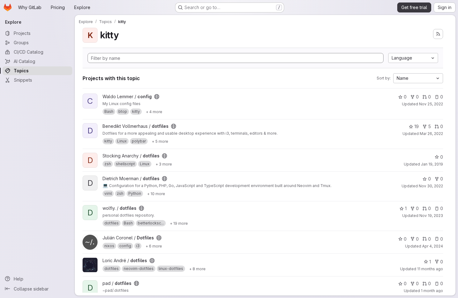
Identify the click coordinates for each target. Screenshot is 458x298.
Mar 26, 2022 (431, 133)
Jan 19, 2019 (432, 164)
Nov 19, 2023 (431, 215)
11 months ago (430, 269)
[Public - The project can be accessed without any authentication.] (156, 96)
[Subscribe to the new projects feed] (438, 34)
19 (416, 126)
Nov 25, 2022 (431, 104)
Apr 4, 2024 (432, 246)
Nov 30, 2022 (431, 186)
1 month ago (432, 290)
